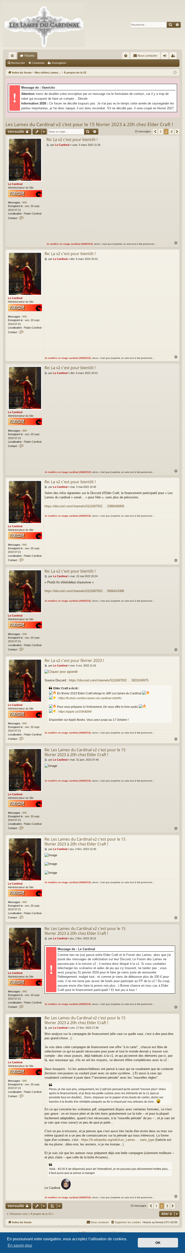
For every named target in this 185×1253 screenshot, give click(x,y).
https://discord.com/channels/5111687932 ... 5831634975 (108, 680)
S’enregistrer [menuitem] (174, 56)
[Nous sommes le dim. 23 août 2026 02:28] (175, 72)
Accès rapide (13, 56)
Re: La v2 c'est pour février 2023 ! (74, 660)
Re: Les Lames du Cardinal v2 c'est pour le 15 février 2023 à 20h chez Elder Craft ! (85, 752)
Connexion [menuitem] (165, 56)
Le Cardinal (15, 184)
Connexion (38, 62)
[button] (155, 131)
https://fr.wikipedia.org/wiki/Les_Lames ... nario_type (117, 1140)
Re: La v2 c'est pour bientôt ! (72, 139)
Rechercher (18, 62)
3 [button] (171, 131)
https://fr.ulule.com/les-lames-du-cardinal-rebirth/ (90, 698)
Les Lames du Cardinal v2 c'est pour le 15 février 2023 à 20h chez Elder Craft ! (89, 124)
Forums (29, 55)
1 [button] (161, 131)
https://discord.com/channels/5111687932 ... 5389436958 (84, 506)
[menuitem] (125, 55)
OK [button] (157, 1243)
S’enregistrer (59, 62)
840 (24, 202)
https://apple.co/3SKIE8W (75, 711)
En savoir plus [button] (20, 1245)
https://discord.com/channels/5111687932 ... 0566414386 (84, 591)
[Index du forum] (44, 24)
